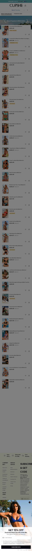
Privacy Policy (12, 543)
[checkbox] (1, 541)
